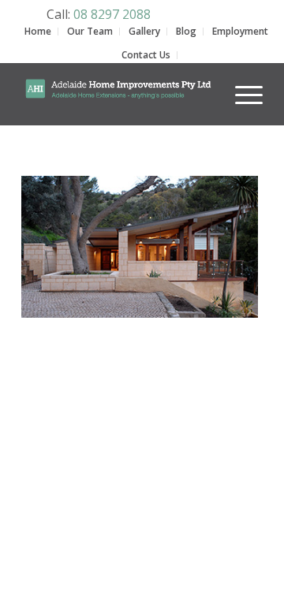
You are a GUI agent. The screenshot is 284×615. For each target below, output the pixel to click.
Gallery (144, 31)
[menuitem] (241, 84)
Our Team (90, 31)
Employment (240, 31)
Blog (186, 31)
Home (37, 31)
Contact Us (145, 55)
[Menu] (241, 94)
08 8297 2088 (112, 14)
